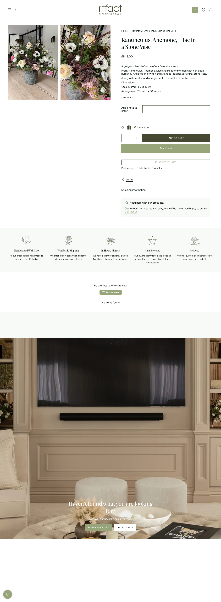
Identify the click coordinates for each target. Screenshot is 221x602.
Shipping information (133, 189)
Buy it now (166, 148)
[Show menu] (9, 10)
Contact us (131, 211)
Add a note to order (129, 109)
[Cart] (211, 10)
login (132, 168)
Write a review (110, 292)
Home (124, 30)
